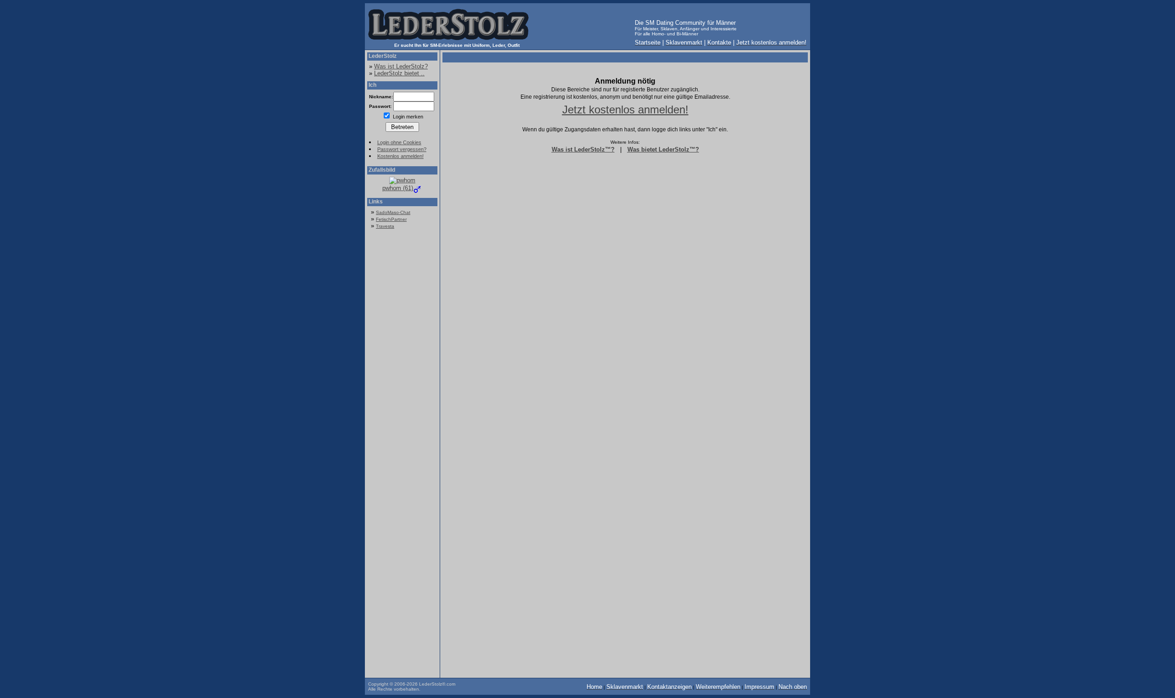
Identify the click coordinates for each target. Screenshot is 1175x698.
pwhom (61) (397, 188)
